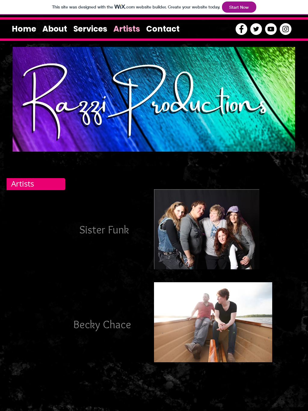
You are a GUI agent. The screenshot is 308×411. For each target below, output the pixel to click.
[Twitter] (256, 29)
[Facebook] (241, 29)
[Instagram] (285, 29)
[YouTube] (271, 29)
